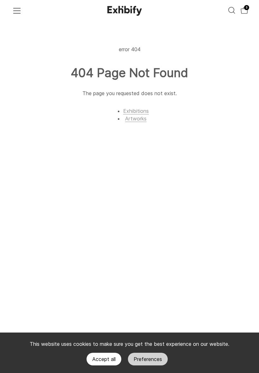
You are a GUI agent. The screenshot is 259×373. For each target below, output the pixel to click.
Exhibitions (136, 111)
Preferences (148, 359)
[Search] (231, 10)
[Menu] (17, 11)
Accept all (104, 359)
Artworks (136, 118)
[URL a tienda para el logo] (124, 11)
